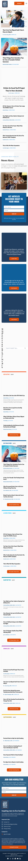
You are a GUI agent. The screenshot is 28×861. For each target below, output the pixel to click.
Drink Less (13, 34)
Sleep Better (18, 120)
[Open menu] (26, 3)
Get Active (11, 398)
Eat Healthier (15, 64)
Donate (19, 3)
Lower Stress (12, 110)
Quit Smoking (16, 740)
